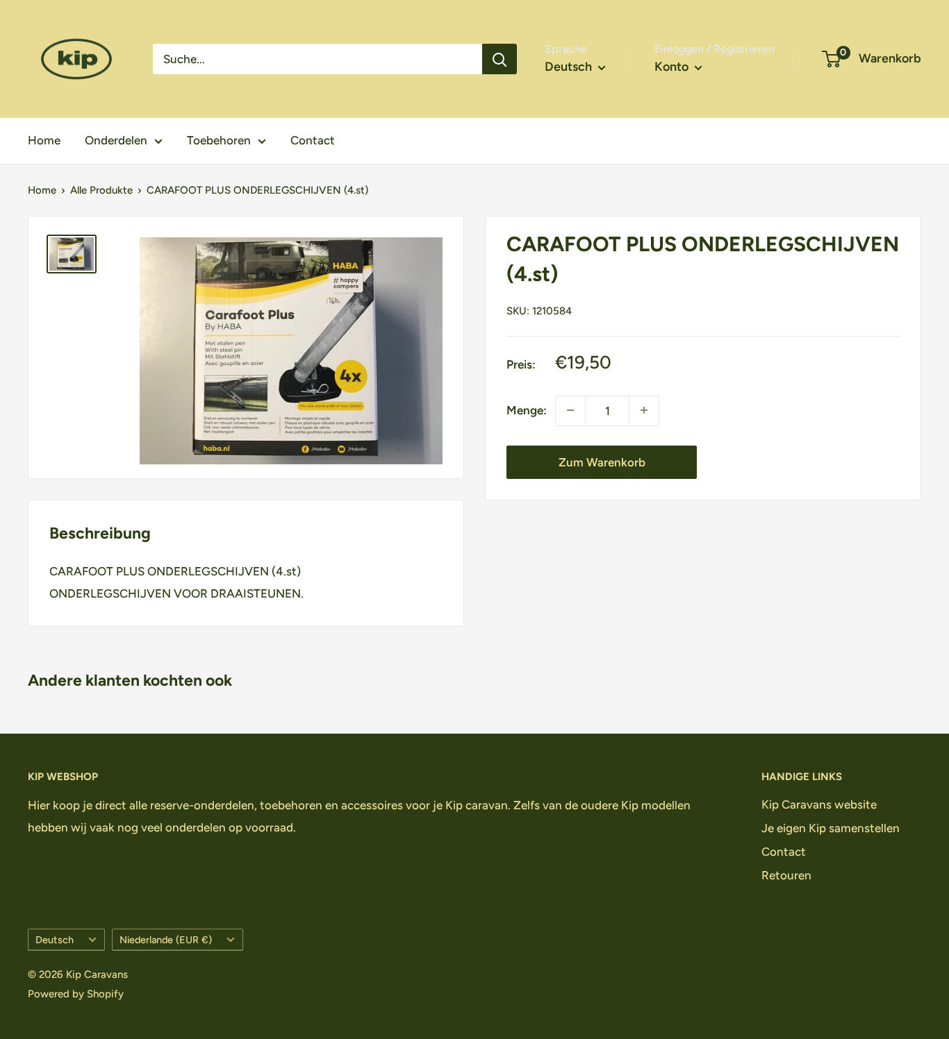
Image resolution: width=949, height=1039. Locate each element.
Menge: (526, 410)
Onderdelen (116, 140)
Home (44, 140)
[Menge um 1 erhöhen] (644, 410)
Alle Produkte (101, 190)
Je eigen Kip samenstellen (830, 828)
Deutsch (54, 940)
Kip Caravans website (819, 804)
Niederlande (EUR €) (165, 940)
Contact (312, 140)
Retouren (786, 875)
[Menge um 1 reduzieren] (570, 410)
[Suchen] (499, 59)
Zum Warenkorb (602, 461)
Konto (672, 66)
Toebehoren (219, 140)
